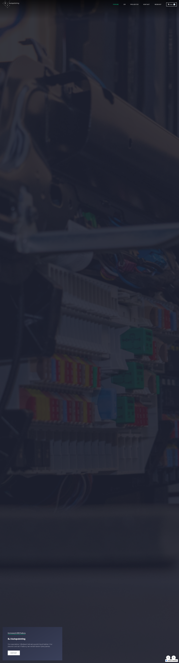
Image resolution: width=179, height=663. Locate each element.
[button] (171, 4)
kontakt (146, 4)
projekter (134, 4)
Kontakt (14, 653)
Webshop (158, 4)
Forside (116, 4)
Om (125, 4)
